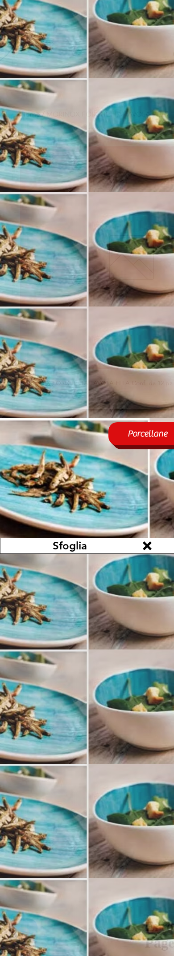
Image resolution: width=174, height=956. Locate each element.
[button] (147, 545)
